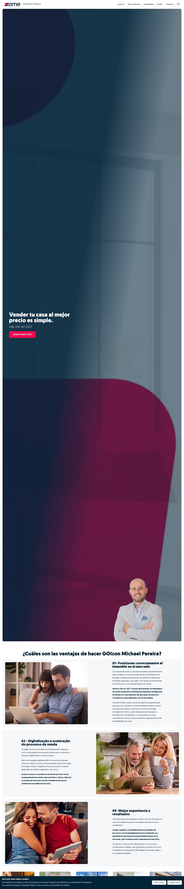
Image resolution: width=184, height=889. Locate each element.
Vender (160, 4)
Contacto (169, 4)
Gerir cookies (159, 882)
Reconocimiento (134, 4)
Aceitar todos (174, 882)
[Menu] (178, 4)
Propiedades (149, 4)
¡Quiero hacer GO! (22, 334)
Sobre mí (121, 4)
